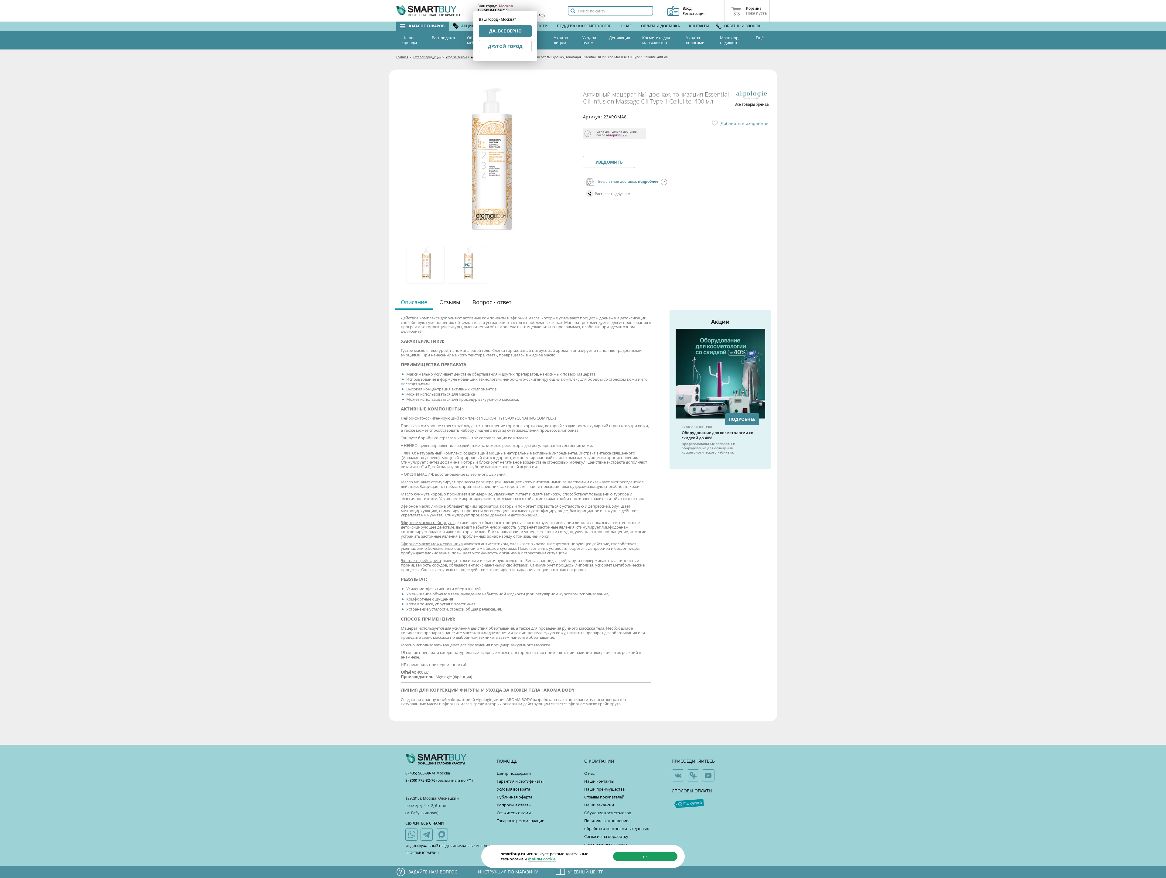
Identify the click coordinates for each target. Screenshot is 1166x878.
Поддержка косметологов (584, 26)
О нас (626, 26)
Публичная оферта (514, 797)
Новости (539, 26)
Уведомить (609, 162)
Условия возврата (513, 789)
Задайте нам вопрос (432, 872)
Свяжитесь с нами (514, 812)
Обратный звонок (742, 26)
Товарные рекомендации (520, 820)
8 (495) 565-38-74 (420, 773)
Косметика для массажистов (656, 40)
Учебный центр (585, 872)
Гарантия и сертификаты (520, 781)
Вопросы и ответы (514, 805)
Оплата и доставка (660, 26)
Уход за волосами (695, 40)
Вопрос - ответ (491, 302)
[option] (426, 265)
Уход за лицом (561, 40)
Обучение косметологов (607, 812)
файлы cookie (542, 858)
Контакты (699, 26)
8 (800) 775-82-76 (420, 780)
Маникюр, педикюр (729, 40)
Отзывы (449, 302)
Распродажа (443, 37)
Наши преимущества (604, 789)
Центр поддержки (514, 773)
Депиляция (619, 37)
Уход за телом (589, 40)
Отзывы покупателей (604, 797)
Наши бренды (409, 40)
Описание (414, 302)
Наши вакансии (599, 805)
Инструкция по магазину (508, 872)
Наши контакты (599, 781)
